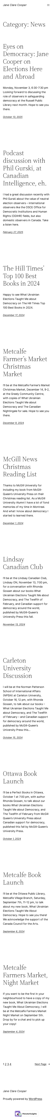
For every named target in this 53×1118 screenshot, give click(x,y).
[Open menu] (48, 5)
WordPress (35, 1098)
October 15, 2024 (13, 737)
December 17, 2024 (13, 315)
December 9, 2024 (13, 422)
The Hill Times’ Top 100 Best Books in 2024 (23, 276)
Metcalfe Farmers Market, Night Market (25, 975)
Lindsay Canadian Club (23, 563)
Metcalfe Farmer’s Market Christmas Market (25, 363)
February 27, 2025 (13, 232)
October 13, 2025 (13, 116)
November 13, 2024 (14, 624)
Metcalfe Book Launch (22, 878)
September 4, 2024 (13, 1031)
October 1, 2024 (12, 838)
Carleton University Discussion (17, 668)
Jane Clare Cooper (15, 5)
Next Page (42, 1064)
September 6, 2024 (13, 931)
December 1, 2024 (13, 523)
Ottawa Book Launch (20, 777)
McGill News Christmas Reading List (20, 466)
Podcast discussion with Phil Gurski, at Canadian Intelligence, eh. (25, 168)
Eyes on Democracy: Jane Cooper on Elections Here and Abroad (26, 61)
